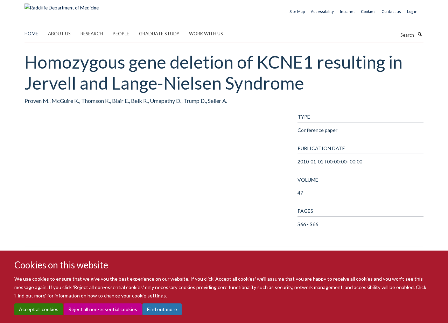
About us (59, 33)
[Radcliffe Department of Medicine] (61, 5)
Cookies (368, 11)
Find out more (162, 309)
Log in (412, 11)
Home (31, 33)
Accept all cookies (38, 309)
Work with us (206, 33)
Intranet (347, 11)
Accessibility (322, 11)
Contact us (391, 11)
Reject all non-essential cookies (102, 309)
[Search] (420, 34)
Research (91, 33)
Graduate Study (159, 33)
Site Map (297, 11)
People (121, 33)
